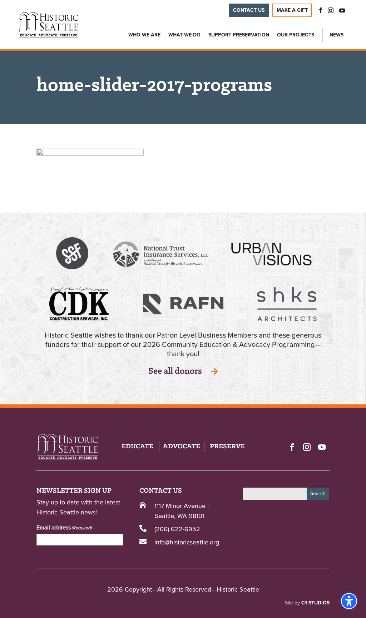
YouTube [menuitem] (342, 10)
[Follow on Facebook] (292, 446)
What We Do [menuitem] (184, 35)
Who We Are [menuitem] (144, 35)
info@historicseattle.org (186, 542)
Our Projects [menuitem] (295, 35)
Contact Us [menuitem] (248, 10)
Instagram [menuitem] (330, 10)
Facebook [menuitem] (318, 10)
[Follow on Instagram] (307, 446)
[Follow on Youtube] (322, 446)
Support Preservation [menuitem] (238, 35)
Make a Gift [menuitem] (292, 10)
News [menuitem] (336, 35)
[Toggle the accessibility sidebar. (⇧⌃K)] (349, 601)
